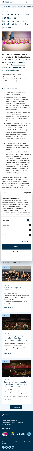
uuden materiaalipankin (17, 62)
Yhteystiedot (6, 428)
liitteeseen (17, 67)
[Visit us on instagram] (9, 447)
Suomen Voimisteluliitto (7, 2)
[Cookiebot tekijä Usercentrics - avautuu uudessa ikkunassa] (24, 193)
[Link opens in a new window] (5, 434)
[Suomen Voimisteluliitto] (7, 415)
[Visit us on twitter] (6, 447)
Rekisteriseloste (23, 441)
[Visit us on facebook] (3, 447)
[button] (26, 2)
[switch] (29, 225)
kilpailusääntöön (17, 65)
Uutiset (8, 6)
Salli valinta (16, 251)
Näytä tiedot (24, 241)
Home (3, 6)
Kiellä (16, 257)
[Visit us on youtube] (13, 447)
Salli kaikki (16, 246)
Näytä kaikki (16, 407)
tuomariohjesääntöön (10, 70)
